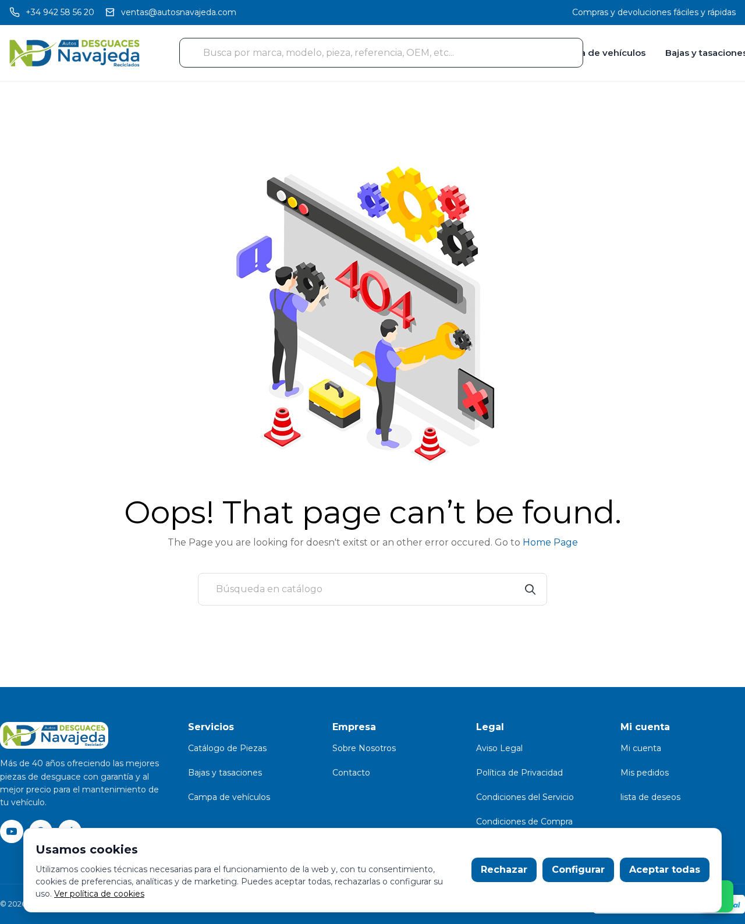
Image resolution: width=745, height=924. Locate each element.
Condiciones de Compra (524, 821)
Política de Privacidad (519, 772)
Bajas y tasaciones (225, 772)
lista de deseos (650, 797)
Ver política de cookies (99, 893)
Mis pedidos (644, 772)
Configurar (578, 869)
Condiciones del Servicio (525, 797)
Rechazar (504, 869)
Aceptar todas (664, 869)
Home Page (550, 542)
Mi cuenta (640, 748)
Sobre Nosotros (364, 748)
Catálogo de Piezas (227, 748)
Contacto (351, 772)
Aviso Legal (499, 748)
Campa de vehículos (599, 52)
